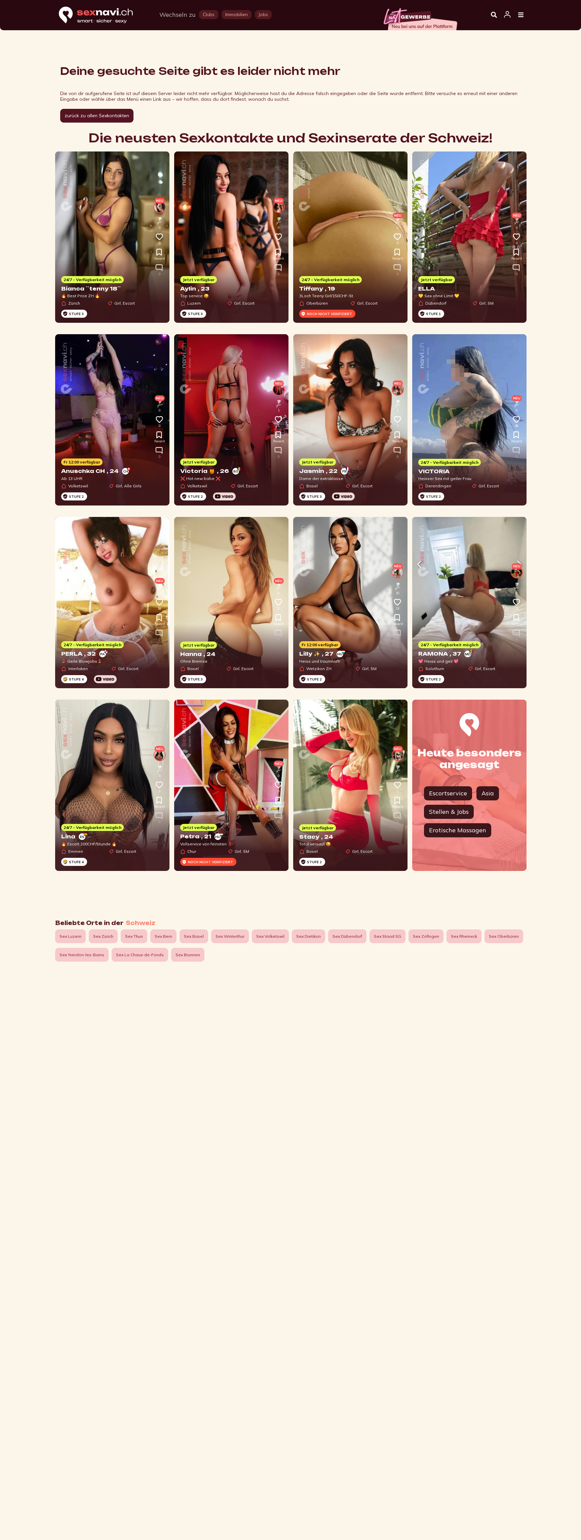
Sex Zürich (103, 936)
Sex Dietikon (308, 936)
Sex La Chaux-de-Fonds (140, 954)
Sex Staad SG (387, 936)
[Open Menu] (521, 15)
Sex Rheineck (464, 936)
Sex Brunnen (188, 954)
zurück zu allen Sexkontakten (97, 116)
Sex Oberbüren (504, 936)
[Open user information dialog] (507, 14)
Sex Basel (194, 936)
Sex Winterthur (230, 936)
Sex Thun (134, 936)
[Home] (102, 15)
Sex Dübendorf (347, 936)
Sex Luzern (70, 936)
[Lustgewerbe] (420, 17)
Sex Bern (163, 936)
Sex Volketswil (270, 936)
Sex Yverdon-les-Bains (82, 954)
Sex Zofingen (426, 936)
